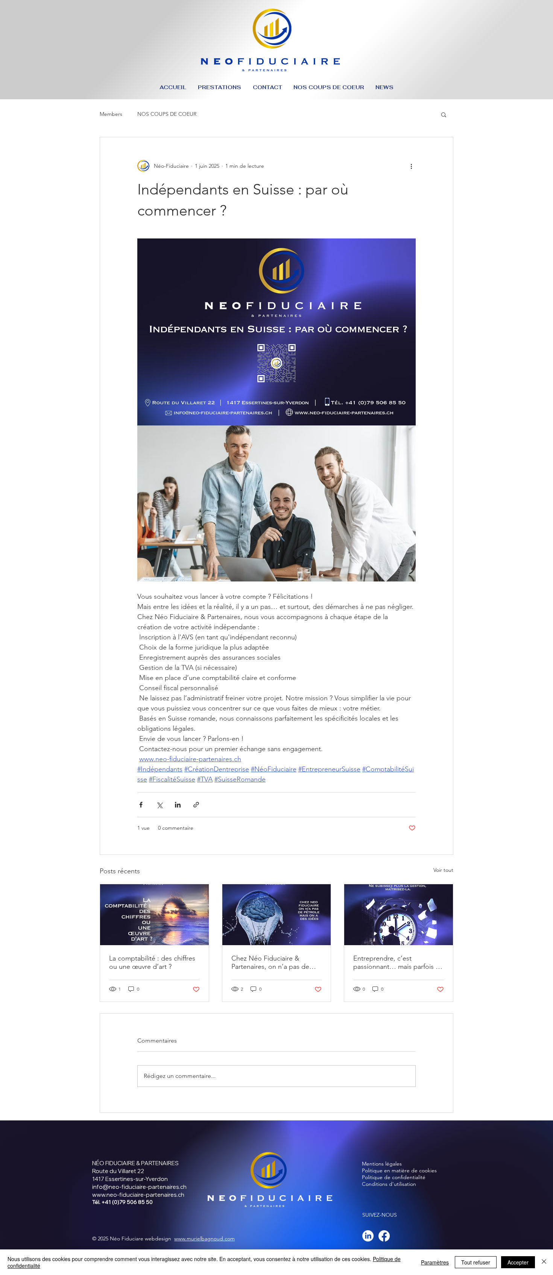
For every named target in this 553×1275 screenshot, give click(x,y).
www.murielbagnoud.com (204, 1238)
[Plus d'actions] (411, 165)
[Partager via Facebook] (140, 804)
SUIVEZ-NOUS (379, 1214)
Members (111, 114)
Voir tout (443, 870)
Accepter (518, 1262)
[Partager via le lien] (196, 804)
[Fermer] (543, 1262)
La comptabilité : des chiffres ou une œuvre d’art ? (152, 962)
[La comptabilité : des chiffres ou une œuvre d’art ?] (154, 914)
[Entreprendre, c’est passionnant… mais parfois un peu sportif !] (398, 914)
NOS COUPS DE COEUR (166, 114)
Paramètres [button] (435, 1262)
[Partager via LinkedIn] (177, 804)
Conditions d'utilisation (389, 1184)
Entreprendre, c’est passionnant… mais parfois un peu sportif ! (398, 962)
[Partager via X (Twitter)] (159, 804)
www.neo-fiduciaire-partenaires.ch (138, 1194)
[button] (443, 114)
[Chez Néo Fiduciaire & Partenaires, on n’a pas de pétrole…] (276, 914)
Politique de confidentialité (393, 1177)
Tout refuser (475, 1262)
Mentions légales (382, 1163)
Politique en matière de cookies (400, 1170)
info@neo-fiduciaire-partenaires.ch (139, 1186)
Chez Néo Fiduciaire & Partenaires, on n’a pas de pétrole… (270, 962)
